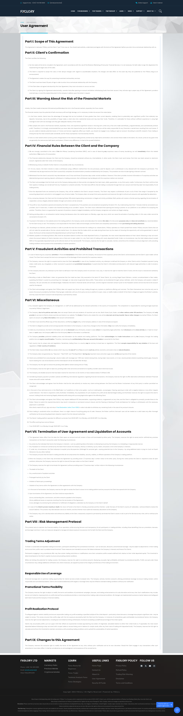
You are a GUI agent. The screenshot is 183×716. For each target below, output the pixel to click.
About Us (150, 11)
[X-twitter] (145, 666)
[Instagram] (154, 666)
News (130, 11)
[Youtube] (150, 666)
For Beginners (82, 11)
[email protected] (31, 670)
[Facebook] (141, 666)
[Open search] (160, 11)
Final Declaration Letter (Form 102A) (67, 407)
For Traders (96, 11)
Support (139, 11)
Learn (121, 11)
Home (73, 11)
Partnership (110, 11)
